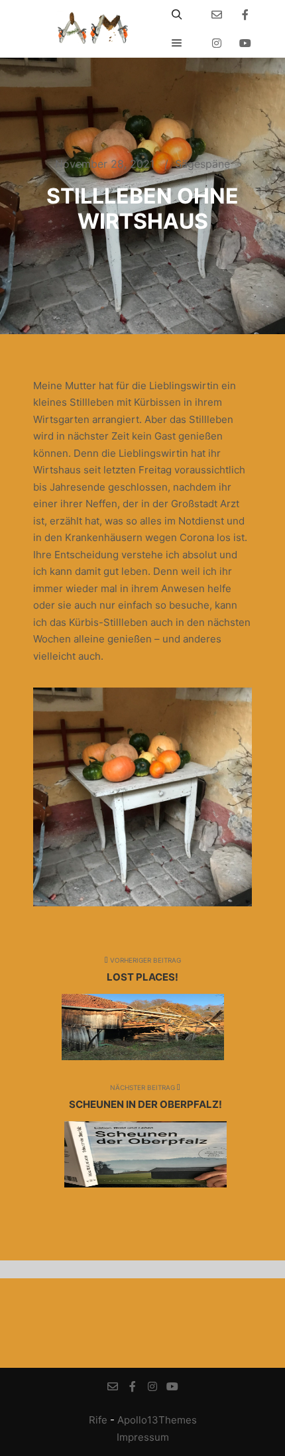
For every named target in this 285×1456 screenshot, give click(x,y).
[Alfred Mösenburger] (93, 29)
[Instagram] (216, 43)
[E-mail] (216, 14)
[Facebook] (245, 14)
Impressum (143, 1437)
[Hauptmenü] (177, 43)
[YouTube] (245, 43)
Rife (98, 1420)
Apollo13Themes (157, 1420)
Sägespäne (202, 163)
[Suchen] (177, 14)
